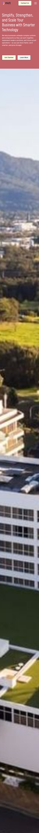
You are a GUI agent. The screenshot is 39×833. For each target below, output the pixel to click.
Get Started (8, 58)
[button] (35, 3)
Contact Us (25, 3)
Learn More (24, 58)
